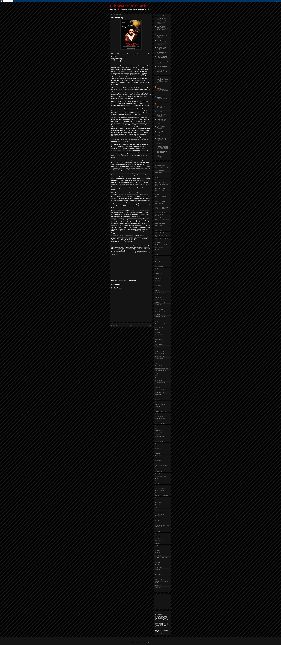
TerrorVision (158, 543)
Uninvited (157, 569)
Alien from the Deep (160, 170)
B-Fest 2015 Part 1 (159, 230)
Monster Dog (158, 460)
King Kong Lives (159, 416)
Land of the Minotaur (160, 418)
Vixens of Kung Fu (159, 579)
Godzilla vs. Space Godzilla (161, 368)
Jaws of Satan (158, 408)
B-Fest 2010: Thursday (160, 188)
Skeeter (157, 522)
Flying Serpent (158, 339)
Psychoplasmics (161, 126)
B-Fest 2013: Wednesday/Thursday (160, 222)
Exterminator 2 (158, 332)
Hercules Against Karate (160, 389)
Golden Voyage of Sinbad (161, 370)
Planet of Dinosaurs (159, 485)
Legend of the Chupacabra (161, 425)
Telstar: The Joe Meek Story (161, 540)
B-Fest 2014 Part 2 (159, 227)
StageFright (158, 536)
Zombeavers (158, 590)
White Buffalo (158, 587)
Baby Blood (158, 242)
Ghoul (156, 363)
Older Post (148, 325)
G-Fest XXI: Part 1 (159, 351)
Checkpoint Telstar (161, 119)
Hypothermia (158, 394)
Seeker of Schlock (161, 103)
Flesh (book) (158, 337)
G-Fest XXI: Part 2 (159, 353)
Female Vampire (159, 334)
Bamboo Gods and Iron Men (161, 244)
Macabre (157, 443)
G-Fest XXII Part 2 (159, 358)
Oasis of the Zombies (160, 473)
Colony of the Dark (159, 276)
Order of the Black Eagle (161, 476)
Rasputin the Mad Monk (160, 500)
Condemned (158, 280)
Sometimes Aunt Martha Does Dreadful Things (162, 526)
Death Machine (158, 297)
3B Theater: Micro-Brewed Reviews (161, 48)
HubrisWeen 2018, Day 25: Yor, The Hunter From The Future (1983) (162, 91)
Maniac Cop (158, 448)
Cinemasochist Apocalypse (128, 6)
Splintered (157, 531)
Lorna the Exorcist (159, 436)
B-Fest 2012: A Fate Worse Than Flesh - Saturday (161, 208)
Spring (156, 533)
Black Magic (158, 256)
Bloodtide (157, 259)
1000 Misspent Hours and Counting (162, 152)
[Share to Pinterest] (135, 280)
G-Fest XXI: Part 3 (159, 349)
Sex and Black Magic (160, 512)
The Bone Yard (158, 545)
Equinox (157, 321)
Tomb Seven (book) (159, 564)
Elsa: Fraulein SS (159, 309)
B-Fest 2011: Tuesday (160, 199)
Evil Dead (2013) (159, 327)
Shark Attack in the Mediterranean (159, 515)
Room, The (157, 504)
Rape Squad (158, 497)
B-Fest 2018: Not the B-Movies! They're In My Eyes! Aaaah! (162, 106)
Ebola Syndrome (159, 307)
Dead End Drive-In (159, 292)
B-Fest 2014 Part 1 (159, 225)
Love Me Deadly (159, 441)
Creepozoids (158, 287)
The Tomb (157, 552)
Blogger (147, 642)
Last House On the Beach (161, 423)
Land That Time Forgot (160, 420)
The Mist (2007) (160, 127)
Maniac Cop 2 (158, 451)
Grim (156, 385)
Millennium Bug (158, 453)
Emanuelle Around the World (162, 311)
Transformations (159, 567)
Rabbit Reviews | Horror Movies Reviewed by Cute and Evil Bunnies (163, 27)
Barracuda (157, 249)
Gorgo (156, 373)
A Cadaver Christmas (160, 165)
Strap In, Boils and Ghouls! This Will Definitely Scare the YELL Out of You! (162, 51)
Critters (157, 290)
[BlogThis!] (131, 280)
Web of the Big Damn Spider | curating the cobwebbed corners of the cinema (162, 78)
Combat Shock (158, 278)
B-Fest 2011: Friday (159, 190)
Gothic (156, 377)
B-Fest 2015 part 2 (159, 232)
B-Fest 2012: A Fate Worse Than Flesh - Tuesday (161, 211)
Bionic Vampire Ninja (162, 40)
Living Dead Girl (159, 430)
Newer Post (114, 325)
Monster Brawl (158, 458)
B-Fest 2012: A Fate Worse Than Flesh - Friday (161, 204)
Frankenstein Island (159, 341)
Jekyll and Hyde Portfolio (161, 411)
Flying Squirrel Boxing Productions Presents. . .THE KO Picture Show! (163, 147)
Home (131, 325)
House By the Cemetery (160, 392)
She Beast (157, 518)
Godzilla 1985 (158, 365)
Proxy (156, 492)
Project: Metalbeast (159, 490)
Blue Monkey (158, 261)
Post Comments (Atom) (134, 329)
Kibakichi (157, 413)
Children (157, 268)
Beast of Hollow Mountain (161, 252)
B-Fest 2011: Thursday (160, 196)
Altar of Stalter (160, 131)
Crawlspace (158, 285)
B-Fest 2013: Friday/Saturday (162, 219)
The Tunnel (158, 555)
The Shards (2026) (161, 29)
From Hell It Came (159, 344)
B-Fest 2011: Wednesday (161, 201)
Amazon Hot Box (159, 172)
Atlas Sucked (158, 179)
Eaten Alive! (158, 304)
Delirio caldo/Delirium (160, 299)
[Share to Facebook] (134, 280)
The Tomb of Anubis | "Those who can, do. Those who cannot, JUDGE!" (162, 58)
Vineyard (157, 576)
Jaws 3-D (157, 406)
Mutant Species (158, 462)
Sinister (157, 520)
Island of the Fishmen (160, 404)
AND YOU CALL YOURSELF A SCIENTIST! (161, 156)
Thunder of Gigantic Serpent (161, 557)
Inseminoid (157, 401)
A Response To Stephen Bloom (162, 167)
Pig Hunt (157, 483)
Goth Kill (157, 375)
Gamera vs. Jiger (159, 361)
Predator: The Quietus (160, 488)
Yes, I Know (160, 34)
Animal (156, 177)
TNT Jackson (158, 562)
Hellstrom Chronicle (159, 387)
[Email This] (129, 280)
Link (156, 428)
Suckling (157, 538)
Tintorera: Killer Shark (160, 560)
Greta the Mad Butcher (160, 382)
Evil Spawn (157, 329)
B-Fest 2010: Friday (160, 182)
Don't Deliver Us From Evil (161, 302)
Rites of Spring (158, 502)
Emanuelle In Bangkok (160, 316)
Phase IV (157, 480)
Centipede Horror (159, 266)
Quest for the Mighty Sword (161, 495)
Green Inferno (158, 380)
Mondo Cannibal (159, 455)
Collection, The (158, 271)
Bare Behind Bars (159, 247)
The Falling (157, 550)
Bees (156, 254)
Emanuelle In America (160, 314)
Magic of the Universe (160, 446)
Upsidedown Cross (159, 572)
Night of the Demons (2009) (161, 468)
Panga (156, 478)
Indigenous (157, 399)
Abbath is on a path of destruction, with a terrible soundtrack (162, 141)
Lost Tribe (157, 439)
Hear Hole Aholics (161, 138)
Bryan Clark (160, 614)
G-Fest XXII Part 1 (159, 356)
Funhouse (157, 346)
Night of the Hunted (159, 471)
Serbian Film (158, 509)
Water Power (158, 585)
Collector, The (158, 273)
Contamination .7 (159, 283)
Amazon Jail (158, 175)
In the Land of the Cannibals (161, 397)
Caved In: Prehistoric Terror (161, 264)
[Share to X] (132, 280)
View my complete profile (161, 633)
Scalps (156, 507)
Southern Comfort (159, 528)
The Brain (157, 548)
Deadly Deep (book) (160, 295)
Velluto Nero (158, 574)
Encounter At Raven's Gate (161, 319)
